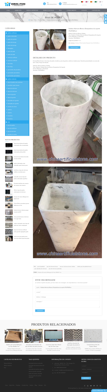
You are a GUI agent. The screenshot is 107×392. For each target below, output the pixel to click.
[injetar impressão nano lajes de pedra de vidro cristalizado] (9, 225)
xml (45, 385)
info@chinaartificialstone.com (70, 4)
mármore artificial (12, 57)
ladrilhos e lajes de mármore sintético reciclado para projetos (21, 171)
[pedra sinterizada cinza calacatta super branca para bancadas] (9, 165)
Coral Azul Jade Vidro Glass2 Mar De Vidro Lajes (53, 345)
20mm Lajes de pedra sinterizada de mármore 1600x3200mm (19, 191)
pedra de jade (11, 51)
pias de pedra (41, 20)
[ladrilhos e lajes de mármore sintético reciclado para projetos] (9, 172)
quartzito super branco (13, 85)
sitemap (41, 385)
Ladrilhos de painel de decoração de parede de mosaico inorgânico (73, 344)
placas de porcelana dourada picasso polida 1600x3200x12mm (21, 158)
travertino (10, 115)
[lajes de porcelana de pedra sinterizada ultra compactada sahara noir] (9, 145)
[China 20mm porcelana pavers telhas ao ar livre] (9, 205)
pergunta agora (74, 47)
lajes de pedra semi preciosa (15, 82)
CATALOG (84, 10)
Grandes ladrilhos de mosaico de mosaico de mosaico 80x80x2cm (21, 184)
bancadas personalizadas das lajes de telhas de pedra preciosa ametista (33, 345)
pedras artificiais (32, 10)
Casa (31, 20)
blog (36, 385)
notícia (31, 385)
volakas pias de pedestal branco (84, 266)
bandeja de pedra (12, 134)
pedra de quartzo (12, 39)
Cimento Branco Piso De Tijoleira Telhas (93, 345)
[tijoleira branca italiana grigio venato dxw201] (9, 212)
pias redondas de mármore (40, 268)
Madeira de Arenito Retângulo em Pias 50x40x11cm (49, 272)
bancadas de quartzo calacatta (36, 369)
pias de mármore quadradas (55, 268)
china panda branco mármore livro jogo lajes (21, 217)
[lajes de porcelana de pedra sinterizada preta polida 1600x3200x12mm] (9, 152)
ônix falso (10, 63)
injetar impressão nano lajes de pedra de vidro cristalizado (21, 224)
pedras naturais (48, 10)
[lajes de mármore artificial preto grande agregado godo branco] (9, 231)
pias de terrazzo (12, 131)
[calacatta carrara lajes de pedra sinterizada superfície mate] (9, 178)
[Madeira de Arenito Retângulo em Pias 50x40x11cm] (14, 336)
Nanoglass (10, 48)
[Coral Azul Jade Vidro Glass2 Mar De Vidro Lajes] (53, 336)
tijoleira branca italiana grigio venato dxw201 (21, 211)
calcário (10, 109)
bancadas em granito (13, 100)
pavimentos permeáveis (14, 72)
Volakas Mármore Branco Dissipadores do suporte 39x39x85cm (55, 287)
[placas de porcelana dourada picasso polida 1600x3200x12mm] (9, 158)
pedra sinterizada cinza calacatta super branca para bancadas (21, 164)
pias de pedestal (41, 266)
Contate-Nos (96, 10)
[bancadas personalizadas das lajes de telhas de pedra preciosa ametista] (34, 336)
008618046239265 (52, 4)
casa (8, 10)
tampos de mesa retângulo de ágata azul (21, 197)
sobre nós (18, 10)
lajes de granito (12, 94)
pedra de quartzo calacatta (35, 373)
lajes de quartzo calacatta (35, 371)
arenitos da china (12, 106)
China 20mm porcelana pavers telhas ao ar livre (21, 204)
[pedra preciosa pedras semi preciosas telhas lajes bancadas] (9, 238)
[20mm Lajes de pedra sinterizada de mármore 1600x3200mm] (9, 192)
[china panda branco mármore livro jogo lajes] (9, 218)
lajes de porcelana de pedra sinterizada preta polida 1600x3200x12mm (21, 151)
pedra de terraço (12, 42)
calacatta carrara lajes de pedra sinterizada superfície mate (20, 178)
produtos (18, 385)
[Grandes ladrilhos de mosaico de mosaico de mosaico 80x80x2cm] (9, 185)
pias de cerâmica (12, 128)
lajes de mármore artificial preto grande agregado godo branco (21, 231)
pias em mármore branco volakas (67, 266)
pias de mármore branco (52, 266)
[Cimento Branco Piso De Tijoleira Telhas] (93, 336)
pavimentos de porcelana (14, 69)
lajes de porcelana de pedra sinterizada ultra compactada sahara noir (21, 144)
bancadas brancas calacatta (36, 363)
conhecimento (71, 10)
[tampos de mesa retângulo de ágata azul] (9, 198)
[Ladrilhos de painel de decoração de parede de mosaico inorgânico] (73, 335)
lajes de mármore (12, 88)
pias (60, 10)
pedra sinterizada (12, 36)
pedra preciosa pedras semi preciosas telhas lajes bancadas (21, 237)
